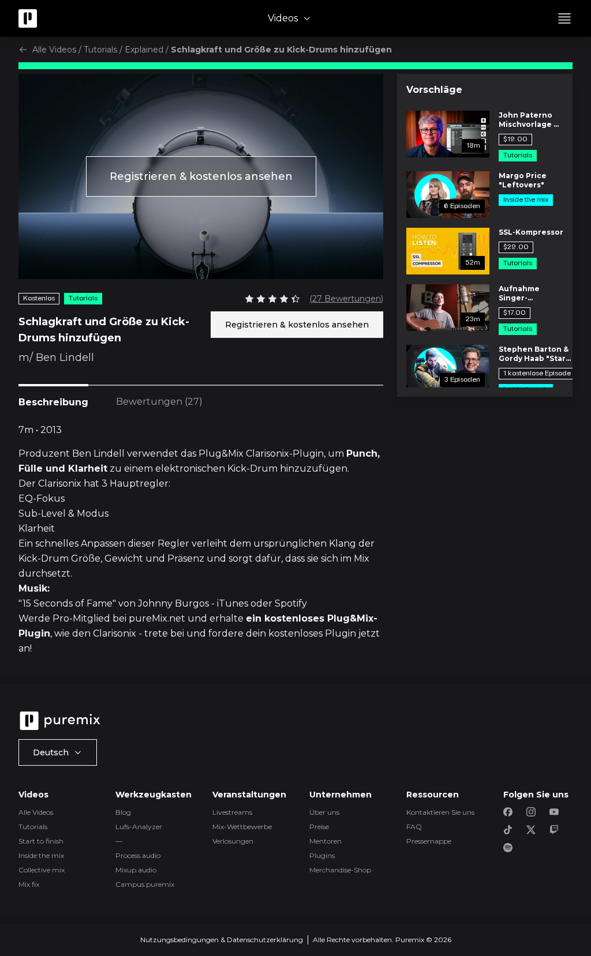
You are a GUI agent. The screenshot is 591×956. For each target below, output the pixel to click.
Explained (144, 49)
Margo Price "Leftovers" (523, 180)
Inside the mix (41, 855)
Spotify (291, 603)
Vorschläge (434, 89)
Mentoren (325, 841)
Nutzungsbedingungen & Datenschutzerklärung (221, 939)
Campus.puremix (144, 884)
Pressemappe (428, 841)
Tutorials (100, 49)
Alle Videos (54, 49)
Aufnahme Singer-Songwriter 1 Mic (531, 293)
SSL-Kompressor (531, 232)
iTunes (232, 603)
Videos (283, 18)
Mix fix (28, 884)
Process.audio (137, 855)
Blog (123, 812)
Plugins (322, 855)
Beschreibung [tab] (53, 402)
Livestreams (232, 812)
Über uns (324, 812)
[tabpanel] (200, 539)
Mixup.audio (135, 869)
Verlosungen (232, 841)
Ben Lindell (65, 357)
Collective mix (41, 869)
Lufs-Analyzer (138, 826)
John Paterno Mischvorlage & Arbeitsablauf (529, 120)
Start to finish (40, 841)
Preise (319, 826)
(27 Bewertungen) (346, 298)
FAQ (414, 826)
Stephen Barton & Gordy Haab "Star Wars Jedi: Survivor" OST (533, 354)
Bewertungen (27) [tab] (159, 401)
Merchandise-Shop (340, 869)
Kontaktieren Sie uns (440, 812)
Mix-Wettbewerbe (242, 826)
